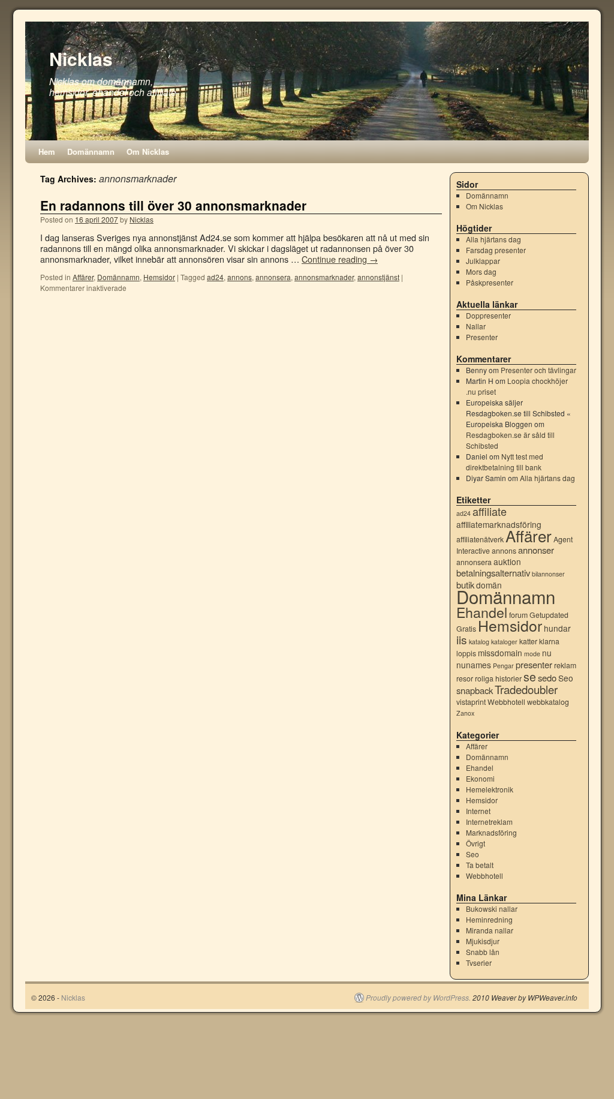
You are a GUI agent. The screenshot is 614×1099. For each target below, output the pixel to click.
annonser (536, 550)
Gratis (466, 628)
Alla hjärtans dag (493, 239)
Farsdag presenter (496, 250)
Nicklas (81, 58)
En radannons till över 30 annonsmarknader (173, 205)
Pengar (503, 665)
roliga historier (498, 678)
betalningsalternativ (493, 572)
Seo (565, 678)
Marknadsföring (491, 832)
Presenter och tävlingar (538, 370)
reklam (565, 665)
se (529, 676)
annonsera (273, 277)
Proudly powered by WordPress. (418, 997)
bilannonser (548, 573)
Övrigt (475, 843)
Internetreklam (489, 821)
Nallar (476, 326)
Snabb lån (482, 952)
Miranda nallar (489, 930)
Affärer (83, 277)
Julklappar (483, 261)
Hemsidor (159, 277)
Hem (46, 151)
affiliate (489, 511)
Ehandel (481, 612)
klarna (549, 641)
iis (461, 639)
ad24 (215, 277)
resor (464, 678)
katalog (479, 641)
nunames (473, 665)
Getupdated (548, 614)
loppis (466, 653)
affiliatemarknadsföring (498, 524)
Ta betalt (479, 865)
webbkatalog (548, 701)
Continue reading (340, 259)
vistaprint (471, 701)
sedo (547, 677)
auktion (507, 561)
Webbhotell (506, 701)
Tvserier (479, 962)
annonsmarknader (324, 277)
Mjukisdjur (482, 941)
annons (239, 277)
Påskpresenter (489, 282)
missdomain (500, 653)
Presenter (482, 337)
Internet (478, 811)
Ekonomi (480, 778)
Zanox (465, 712)
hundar (557, 628)
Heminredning (489, 919)
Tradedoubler (526, 689)
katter (528, 641)
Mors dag (481, 271)
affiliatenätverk (480, 539)
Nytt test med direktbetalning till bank (504, 461)
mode (532, 653)
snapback (474, 690)
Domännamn (91, 151)
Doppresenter (488, 315)
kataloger (504, 641)
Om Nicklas (148, 151)
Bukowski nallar (491, 908)
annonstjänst (378, 277)
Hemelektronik (489, 789)
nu (547, 653)
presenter (534, 664)
